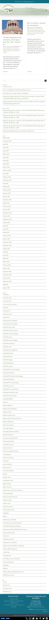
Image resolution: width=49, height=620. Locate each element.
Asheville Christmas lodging (10, 334)
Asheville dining (7, 337)
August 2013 (6, 222)
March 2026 (6, 138)
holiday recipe (7, 477)
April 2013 (6, 229)
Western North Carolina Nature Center (13, 572)
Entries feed (6, 585)
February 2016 (7, 190)
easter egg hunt (7, 454)
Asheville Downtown (12, 28)
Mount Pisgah (7, 484)
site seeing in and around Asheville (12, 523)
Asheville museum (8, 366)
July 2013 (5, 226)
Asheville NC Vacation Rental (11, 382)
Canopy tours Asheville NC (10, 438)
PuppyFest (6, 513)
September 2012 (7, 245)
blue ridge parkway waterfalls (11, 431)
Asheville (5, 307)
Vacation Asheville (8, 46)
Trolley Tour (6, 552)
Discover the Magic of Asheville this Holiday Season (17, 90)
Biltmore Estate (7, 412)
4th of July (6, 28)
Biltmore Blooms (7, 405)
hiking (5, 474)
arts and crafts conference (10, 304)
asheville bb (6, 317)
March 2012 (6, 262)
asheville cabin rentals (9, 327)
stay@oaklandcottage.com (28, 1)
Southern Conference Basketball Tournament (15, 529)
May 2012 (5, 258)
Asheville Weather (8, 399)
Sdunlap (5, 131)
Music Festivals (7, 487)
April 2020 (6, 164)
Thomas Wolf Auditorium (10, 549)
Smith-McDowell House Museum (12, 526)
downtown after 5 (8, 448)
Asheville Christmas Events (10, 330)
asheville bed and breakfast (32, 30)
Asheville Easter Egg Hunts (10, 350)
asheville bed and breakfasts (10, 324)
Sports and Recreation (9, 533)
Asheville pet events (8, 386)
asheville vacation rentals (10, 396)
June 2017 (5, 183)
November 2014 (7, 200)
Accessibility (15, 615)
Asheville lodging (35, 33)
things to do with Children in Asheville (13, 546)
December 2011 (7, 271)
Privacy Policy (19, 615)
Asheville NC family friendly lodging (13, 376)
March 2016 (6, 187)
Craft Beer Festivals (8, 444)
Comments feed (7, 588)
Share (8, 618)
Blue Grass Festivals (8, 425)
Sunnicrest (6, 536)
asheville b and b (39, 28)
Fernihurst (6, 461)
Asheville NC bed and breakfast (11, 369)
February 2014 (7, 206)
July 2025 (5, 144)
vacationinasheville (8, 562)
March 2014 (6, 203)
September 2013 (7, 219)
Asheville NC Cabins (8, 373)
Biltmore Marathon (8, 422)
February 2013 (7, 236)
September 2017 (7, 180)
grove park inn (7, 467)
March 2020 (6, 167)
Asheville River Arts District (10, 389)
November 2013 (7, 213)
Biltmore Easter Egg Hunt (10, 409)
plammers (5, 110)
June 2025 (5, 147)
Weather (5, 568)
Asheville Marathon (8, 363)
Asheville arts (33, 28)
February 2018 (7, 177)
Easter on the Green (8, 458)
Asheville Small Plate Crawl (10, 392)
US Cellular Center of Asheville (11, 559)
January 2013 (6, 239)
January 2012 (6, 268)
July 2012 (5, 252)
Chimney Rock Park (8, 441)
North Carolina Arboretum (10, 497)
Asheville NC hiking (8, 379)
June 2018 (5, 174)
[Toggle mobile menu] (46, 10)
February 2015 (7, 193)
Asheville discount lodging (36, 31)
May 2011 (5, 284)
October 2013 (6, 216)
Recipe (5, 516)
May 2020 (5, 160)
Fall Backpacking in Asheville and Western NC (22, 131)
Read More (5, 71)
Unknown (6, 126)
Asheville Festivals (8, 353)
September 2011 (7, 281)
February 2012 (7, 265)
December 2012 (7, 242)
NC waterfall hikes (8, 493)
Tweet (3, 618)
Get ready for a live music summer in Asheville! (15, 93)
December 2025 (7, 141)
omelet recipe (6, 503)
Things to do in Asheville (10, 542)
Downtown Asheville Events (10, 451)
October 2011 (6, 278)
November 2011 (7, 275)
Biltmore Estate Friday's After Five (12, 418)
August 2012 (6, 249)
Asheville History (8, 356)
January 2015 (6, 196)
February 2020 (7, 170)
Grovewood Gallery (8, 471)
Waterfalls (6, 565)
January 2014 (6, 209)
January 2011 (6, 288)
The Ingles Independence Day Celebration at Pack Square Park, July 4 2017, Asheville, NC (10, 20)
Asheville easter (7, 347)
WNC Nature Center (8, 575)
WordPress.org (7, 591)
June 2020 (6, 157)
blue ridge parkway (8, 428)
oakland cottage (7, 500)
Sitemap (24, 615)
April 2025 (6, 151)
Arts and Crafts (7, 301)
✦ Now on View (7, 87)
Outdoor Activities (8, 506)
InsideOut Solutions (33, 615)
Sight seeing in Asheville (9, 519)
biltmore (5, 402)
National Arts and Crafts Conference (13, 490)
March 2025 (6, 154)
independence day (11, 30)
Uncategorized (7, 555)
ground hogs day (7, 464)
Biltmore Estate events (9, 415)
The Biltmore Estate (8, 539)
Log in (5, 582)
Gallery (14, 20)
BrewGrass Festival (8, 435)
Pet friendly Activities (9, 510)
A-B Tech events (7, 298)
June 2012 (5, 255)
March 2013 (6, 232)
